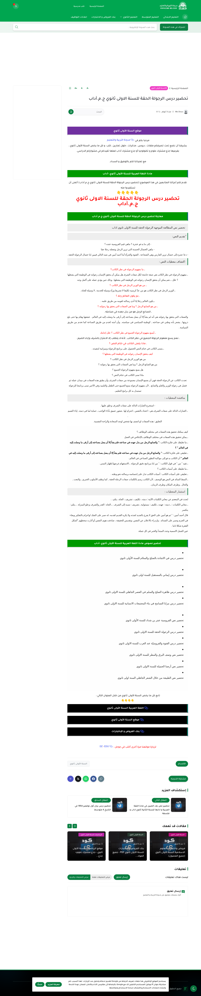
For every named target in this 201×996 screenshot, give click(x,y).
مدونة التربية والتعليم (118, 140)
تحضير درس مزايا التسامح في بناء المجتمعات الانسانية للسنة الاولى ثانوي (144, 603)
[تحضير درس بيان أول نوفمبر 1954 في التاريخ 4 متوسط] (119, 805)
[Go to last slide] (75, 826)
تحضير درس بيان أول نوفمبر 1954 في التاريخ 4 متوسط (93, 808)
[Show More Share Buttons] (70, 779)
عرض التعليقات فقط (101, 877)
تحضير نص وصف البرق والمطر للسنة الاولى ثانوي (156, 654)
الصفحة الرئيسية (179, 88)
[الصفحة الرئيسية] (185, 17)
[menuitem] (184, 17)
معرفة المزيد (54, 984)
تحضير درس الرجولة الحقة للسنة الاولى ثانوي (158, 631)
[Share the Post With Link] (101, 779)
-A (88, 88)
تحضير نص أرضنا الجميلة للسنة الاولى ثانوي (160, 666)
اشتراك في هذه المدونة (174, 27)
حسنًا (39, 984)
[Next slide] (69, 826)
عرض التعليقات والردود (79, 877)
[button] (93, 779)
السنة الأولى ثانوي (158, 88)
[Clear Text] (71, 111)
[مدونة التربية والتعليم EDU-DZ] (173, 6)
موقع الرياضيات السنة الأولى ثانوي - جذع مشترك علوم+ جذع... (88, 852)
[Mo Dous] (186, 112)
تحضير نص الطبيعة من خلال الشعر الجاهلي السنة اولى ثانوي (151, 677)
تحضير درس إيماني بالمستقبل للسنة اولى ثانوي (158, 575)
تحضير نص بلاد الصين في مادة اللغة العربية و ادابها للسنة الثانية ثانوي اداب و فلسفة (150, 809)
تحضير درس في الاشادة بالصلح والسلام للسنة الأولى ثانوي (152, 558)
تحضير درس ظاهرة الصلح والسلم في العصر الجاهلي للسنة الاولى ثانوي (144, 592)
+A (76, 88)
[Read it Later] (70, 88)
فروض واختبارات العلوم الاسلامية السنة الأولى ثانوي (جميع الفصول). (170, 852)
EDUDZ (104, 746)
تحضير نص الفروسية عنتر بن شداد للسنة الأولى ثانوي (154, 620)
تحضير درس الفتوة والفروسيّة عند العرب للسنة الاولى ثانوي (151, 643)
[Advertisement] (100, 59)
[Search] (16, 27)
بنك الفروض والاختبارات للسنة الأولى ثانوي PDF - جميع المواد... (128, 852)
